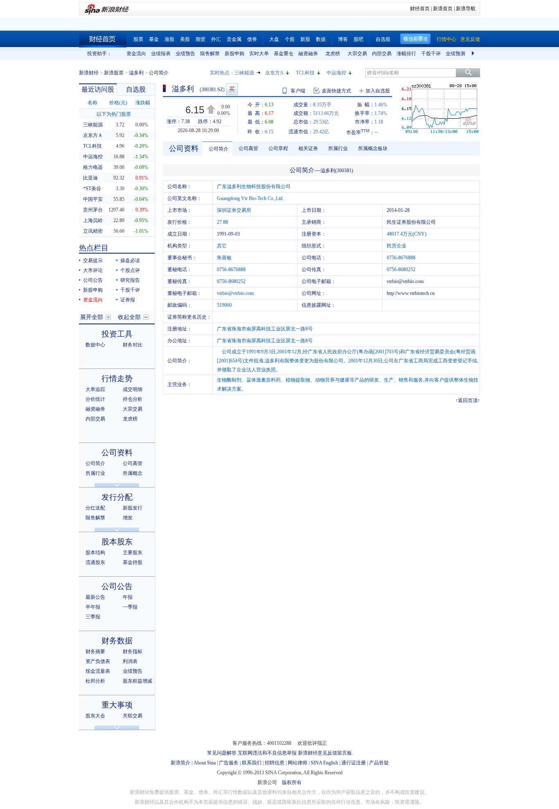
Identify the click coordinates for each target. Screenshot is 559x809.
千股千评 (431, 53)
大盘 (274, 39)
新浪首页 (443, 8)
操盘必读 (130, 260)
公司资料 (117, 452)
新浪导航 (466, 8)
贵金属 (234, 39)
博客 (343, 39)
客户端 (298, 91)
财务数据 (117, 640)
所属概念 (132, 473)
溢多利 (136, 73)
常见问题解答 (222, 753)
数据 (321, 39)
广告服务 (229, 763)
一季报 (130, 607)
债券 (252, 39)
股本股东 (117, 541)
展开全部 (91, 317)
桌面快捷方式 (336, 91)
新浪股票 (114, 73)
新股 (305, 39)
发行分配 (117, 497)
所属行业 (95, 473)
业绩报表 (161, 53)
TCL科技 (305, 73)
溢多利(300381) (336, 170)
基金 (154, 39)
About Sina (205, 763)
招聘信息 (274, 763)
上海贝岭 (93, 220)
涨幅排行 (406, 53)
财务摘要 (95, 651)
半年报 (93, 607)
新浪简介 (180, 763)
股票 (138, 39)
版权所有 (292, 782)
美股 (185, 39)
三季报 (93, 617)
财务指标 (132, 651)
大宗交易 (357, 53)
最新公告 (95, 597)
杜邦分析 (95, 681)
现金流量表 (98, 671)
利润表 (130, 661)
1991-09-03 (228, 234)
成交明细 (132, 389)
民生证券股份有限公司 (411, 222)
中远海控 (336, 73)
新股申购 (234, 53)
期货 (200, 39)
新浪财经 (89, 73)
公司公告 (93, 280)
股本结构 (95, 552)
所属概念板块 (373, 148)
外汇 (216, 39)
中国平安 (93, 199)
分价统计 (95, 399)
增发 (128, 518)
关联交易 (132, 716)
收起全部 (129, 317)
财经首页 (420, 8)
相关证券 (308, 148)
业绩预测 (455, 53)
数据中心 (95, 345)
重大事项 (117, 705)
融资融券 (308, 53)
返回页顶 (468, 400)
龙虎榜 (332, 53)
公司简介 (95, 463)
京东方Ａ (93, 135)
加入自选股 (377, 91)
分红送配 (95, 508)
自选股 (383, 39)
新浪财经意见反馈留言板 (325, 753)
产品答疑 (379, 763)
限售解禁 (210, 53)
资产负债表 (98, 661)
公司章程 (278, 148)
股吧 (358, 39)
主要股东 (132, 552)
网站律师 (297, 763)
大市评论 (93, 270)
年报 (128, 597)
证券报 (127, 300)
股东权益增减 (137, 681)
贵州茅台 (93, 210)
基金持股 (132, 562)
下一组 (474, 53)
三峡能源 (244, 73)
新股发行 (132, 508)
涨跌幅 (142, 103)
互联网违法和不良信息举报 (267, 753)
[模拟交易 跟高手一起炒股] (232, 89)
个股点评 (130, 270)
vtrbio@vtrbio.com (405, 281)
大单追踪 (95, 389)
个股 (290, 39)
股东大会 (95, 716)
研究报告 (130, 280)
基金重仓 (283, 53)
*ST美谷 (92, 188)
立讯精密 (93, 231)
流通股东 (95, 562)
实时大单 (259, 53)
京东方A (274, 73)
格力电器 (93, 167)
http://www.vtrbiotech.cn (411, 293)
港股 (169, 39)
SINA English (324, 763)
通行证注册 (353, 763)
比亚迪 (90, 178)
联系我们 (251, 763)
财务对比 (132, 345)
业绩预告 (185, 53)
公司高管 (132, 463)
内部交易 (382, 53)
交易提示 (93, 260)
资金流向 (136, 53)
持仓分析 (132, 399)
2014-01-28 (398, 210)
